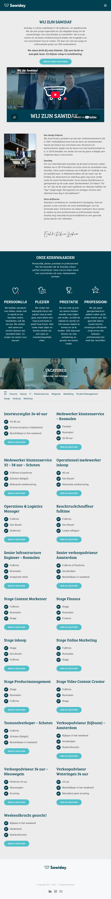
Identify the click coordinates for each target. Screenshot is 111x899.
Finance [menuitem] (13, 394)
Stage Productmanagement (27, 681)
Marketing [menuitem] (68, 394)
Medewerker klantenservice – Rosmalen (80, 416)
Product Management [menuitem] (87, 394)
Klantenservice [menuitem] (41, 394)
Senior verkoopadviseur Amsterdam (77, 555)
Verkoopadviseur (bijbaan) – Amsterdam (80, 725)
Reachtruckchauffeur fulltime (75, 509)
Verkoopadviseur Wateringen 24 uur (72, 771)
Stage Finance (68, 598)
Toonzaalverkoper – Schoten (28, 722)
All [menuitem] (5, 394)
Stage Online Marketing (76, 640)
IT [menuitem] (30, 394)
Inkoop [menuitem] (23, 394)
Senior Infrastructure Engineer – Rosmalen (22, 555)
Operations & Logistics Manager (23, 509)
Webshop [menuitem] (28, 398)
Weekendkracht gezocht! (25, 815)
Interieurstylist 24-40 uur (25, 413)
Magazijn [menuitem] (56, 394)
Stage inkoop (15, 640)
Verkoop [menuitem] (17, 398)
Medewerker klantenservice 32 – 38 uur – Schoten (28, 462)
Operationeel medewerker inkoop (78, 462)
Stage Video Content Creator (80, 681)
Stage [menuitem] (7, 398)
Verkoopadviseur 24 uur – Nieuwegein (26, 771)
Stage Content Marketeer (25, 598)
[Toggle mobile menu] (105, 5)
